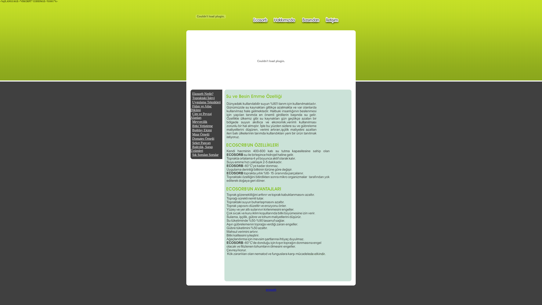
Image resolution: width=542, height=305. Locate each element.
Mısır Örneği (200, 134)
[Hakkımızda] (285, 19)
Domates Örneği (203, 138)
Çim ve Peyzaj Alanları (201, 115)
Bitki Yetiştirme (202, 126)
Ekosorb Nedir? (202, 94)
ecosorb (271, 289)
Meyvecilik (199, 121)
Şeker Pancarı (201, 143)
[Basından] (310, 19)
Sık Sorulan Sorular (205, 155)
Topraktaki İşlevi (203, 98)
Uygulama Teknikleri (206, 102)
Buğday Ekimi (202, 130)
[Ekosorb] (260, 19)
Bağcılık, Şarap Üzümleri (202, 148)
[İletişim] (331, 19)
